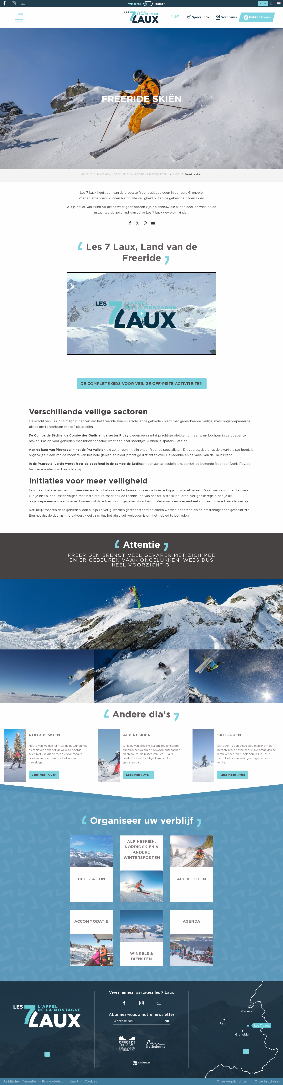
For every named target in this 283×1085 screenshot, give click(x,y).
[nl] (279, 3)
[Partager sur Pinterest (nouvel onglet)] (145, 224)
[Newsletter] (22, 3)
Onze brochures (267, 1081)
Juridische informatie (19, 1081)
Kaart (74, 1081)
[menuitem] (141, 17)
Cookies (91, 1081)
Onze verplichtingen (233, 1081)
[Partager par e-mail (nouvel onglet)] (153, 224)
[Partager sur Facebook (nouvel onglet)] (130, 224)
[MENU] (19, 21)
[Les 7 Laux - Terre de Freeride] (141, 313)
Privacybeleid (53, 1081)
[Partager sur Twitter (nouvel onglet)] (138, 224)
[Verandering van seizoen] (149, 3)
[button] (271, 3)
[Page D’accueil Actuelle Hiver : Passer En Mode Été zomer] (148, 3)
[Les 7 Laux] (47, 1026)
